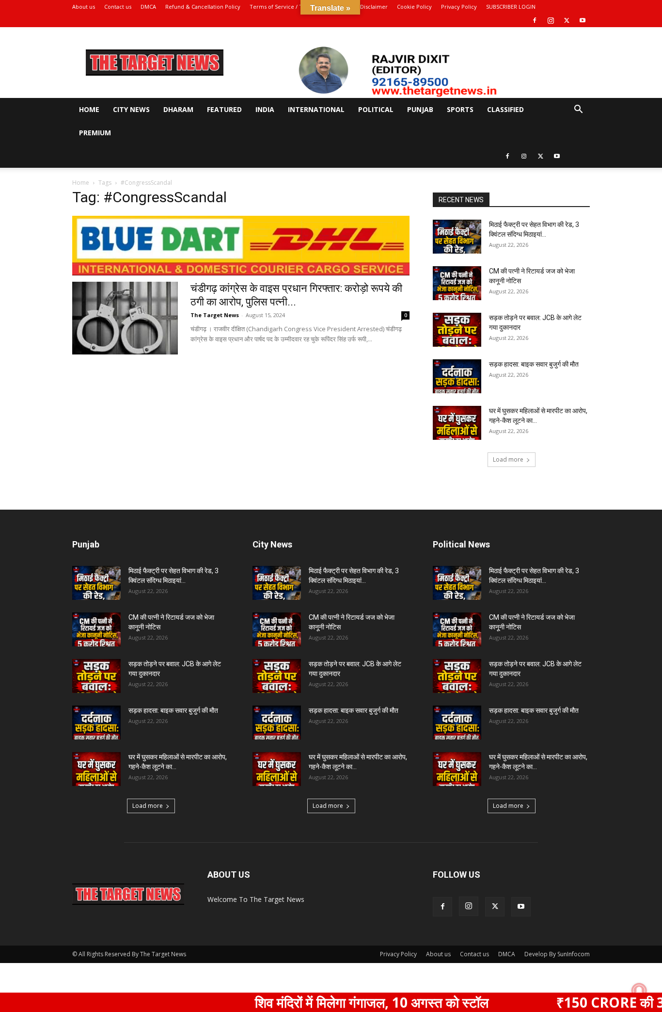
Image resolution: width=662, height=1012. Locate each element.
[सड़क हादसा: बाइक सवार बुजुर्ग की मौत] (457, 376)
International (316, 109)
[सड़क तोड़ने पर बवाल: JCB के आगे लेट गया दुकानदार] (457, 330)
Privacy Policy (459, 6)
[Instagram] (550, 20)
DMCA (148, 6)
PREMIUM (95, 132)
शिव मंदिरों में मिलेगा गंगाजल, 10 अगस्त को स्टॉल (338, 1002)
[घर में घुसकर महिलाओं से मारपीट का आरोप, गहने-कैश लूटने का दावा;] (457, 423)
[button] (578, 110)
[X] (566, 20)
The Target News (214, 315)
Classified (505, 109)
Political (376, 109)
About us (83, 6)
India (264, 109)
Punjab (420, 109)
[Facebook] (534, 20)
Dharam (178, 109)
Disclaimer (374, 6)
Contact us (117, 6)
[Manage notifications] (639, 990)
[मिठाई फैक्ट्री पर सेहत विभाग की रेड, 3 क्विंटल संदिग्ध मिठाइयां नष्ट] (457, 237)
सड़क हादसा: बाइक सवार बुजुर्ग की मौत (534, 364)
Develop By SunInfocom (557, 954)
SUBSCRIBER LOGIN (511, 6)
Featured (224, 109)
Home (89, 109)
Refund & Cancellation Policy (202, 6)
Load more (508, 459)
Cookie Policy (414, 6)
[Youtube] (582, 20)
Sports (460, 109)
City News (131, 109)
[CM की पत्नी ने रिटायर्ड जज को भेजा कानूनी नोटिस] (457, 283)
